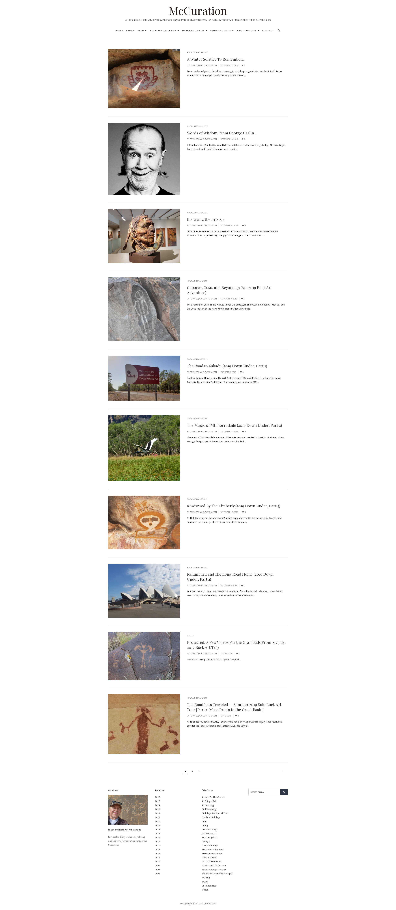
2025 (157, 801)
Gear (204, 821)
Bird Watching (209, 809)
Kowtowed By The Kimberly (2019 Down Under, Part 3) (233, 505)
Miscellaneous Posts (197, 126)
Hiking (205, 825)
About (130, 30)
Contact (268, 30)
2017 (157, 833)
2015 (157, 841)
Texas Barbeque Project (214, 869)
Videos (190, 635)
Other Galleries (193, 30)
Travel (205, 881)
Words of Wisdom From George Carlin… (222, 132)
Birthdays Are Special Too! (215, 813)
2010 (157, 861)
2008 (157, 869)
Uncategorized (209, 885)
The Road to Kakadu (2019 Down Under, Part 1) (227, 365)
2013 (157, 849)
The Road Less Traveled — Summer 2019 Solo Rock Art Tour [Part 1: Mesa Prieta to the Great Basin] (234, 707)
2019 (157, 825)
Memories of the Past (213, 849)
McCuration (198, 10)
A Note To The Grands (213, 797)
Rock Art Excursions (197, 52)
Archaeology (208, 805)
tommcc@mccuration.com (203, 65)
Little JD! (206, 841)
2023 (157, 809)
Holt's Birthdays (209, 829)
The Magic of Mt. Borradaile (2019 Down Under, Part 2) (234, 425)
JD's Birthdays (209, 833)
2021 (157, 817)
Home (119, 30)
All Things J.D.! (209, 801)
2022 (157, 813)
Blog (140, 30)
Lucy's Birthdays (210, 845)
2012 (157, 853)
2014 (157, 845)
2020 (157, 821)
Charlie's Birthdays (211, 817)
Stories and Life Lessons (214, 865)
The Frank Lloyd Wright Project (217, 873)
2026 (157, 797)
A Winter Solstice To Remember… (216, 59)
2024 (157, 805)
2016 (157, 837)
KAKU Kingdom (246, 30)
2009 (157, 865)
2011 (157, 857)
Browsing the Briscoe (205, 219)
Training (206, 877)
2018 (157, 829)
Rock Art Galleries (163, 30)
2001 (157, 873)
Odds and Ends (220, 30)
